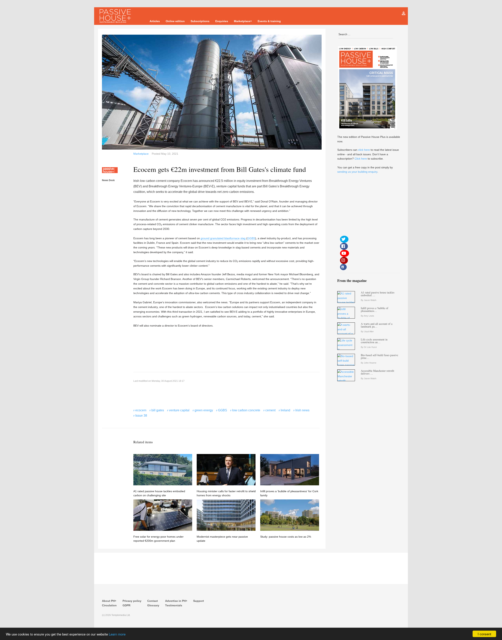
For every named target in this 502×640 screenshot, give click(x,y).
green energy (204, 410)
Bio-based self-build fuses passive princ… (379, 356)
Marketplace (141, 153)
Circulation (109, 605)
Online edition (175, 21)
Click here (361, 158)
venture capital (179, 410)
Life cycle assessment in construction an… (374, 341)
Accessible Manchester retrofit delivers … (377, 372)
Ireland (285, 410)
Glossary (153, 605)
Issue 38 (141, 415)
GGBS (251, 238)
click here (364, 149)
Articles (155, 21)
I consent (484, 633)
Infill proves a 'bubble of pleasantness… (374, 309)
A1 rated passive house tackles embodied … (377, 294)
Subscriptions (200, 21)
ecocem (140, 410)
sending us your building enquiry (357, 171)
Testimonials (173, 605)
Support (198, 600)
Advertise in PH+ (176, 600)
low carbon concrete (246, 410)
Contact (152, 600)
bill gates (157, 410)
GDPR (126, 605)
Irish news (302, 410)
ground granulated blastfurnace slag (223, 238)
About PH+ (109, 600)
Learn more (117, 634)
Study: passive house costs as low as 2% (285, 536)
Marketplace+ (243, 21)
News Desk (108, 180)
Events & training (269, 21)
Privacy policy (132, 600)
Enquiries (221, 21)
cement (270, 410)
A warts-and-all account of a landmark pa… (376, 325)
